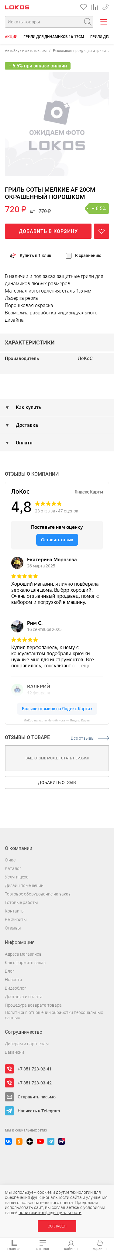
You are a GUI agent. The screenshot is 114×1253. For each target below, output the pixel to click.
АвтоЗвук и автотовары (26, 51)
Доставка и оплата (24, 996)
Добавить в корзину (48, 231)
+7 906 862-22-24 (105, 6)
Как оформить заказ (25, 962)
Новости (13, 979)
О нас (10, 860)
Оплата (24, 443)
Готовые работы (21, 902)
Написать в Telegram (39, 1110)
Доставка (26, 425)
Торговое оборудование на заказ (38, 894)
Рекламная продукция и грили (79, 51)
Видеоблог (15, 988)
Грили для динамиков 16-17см (53, 37)
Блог (9, 971)
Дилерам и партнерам (27, 1043)
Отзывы (13, 928)
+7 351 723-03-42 (35, 1082)
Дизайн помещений (24, 885)
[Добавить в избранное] (101, 231)
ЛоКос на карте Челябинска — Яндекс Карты (57, 720)
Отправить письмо (37, 1096)
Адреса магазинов (23, 954)
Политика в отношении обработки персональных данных (54, 1015)
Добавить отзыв (57, 782)
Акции (11, 37)
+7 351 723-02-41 (35, 1068)
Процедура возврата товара (33, 1005)
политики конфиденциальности (50, 1212)
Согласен (57, 1226)
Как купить (28, 407)
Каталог (13, 868)
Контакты (15, 911)
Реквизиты (16, 919)
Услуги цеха (17, 877)
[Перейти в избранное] (83, 7)
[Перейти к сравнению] (94, 7)
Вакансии (14, 1052)
